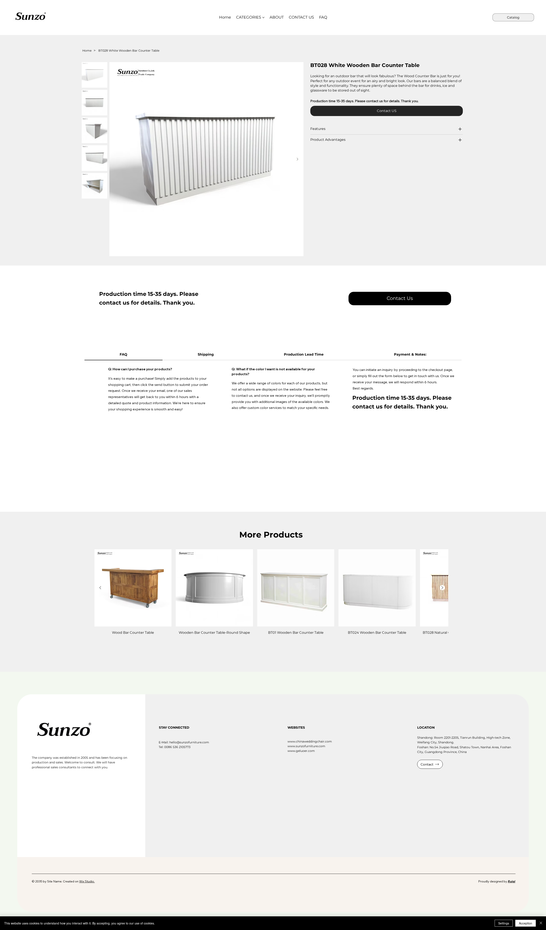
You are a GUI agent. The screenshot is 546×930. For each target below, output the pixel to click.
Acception (525, 923)
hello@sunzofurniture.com (189, 742)
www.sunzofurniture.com (306, 746)
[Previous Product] (100, 587)
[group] (271, 595)
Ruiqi (511, 881)
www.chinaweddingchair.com (310, 741)
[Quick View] (133, 587)
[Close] (540, 923)
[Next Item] (297, 159)
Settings (503, 923)
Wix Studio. (87, 881)
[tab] (123, 354)
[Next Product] (442, 587)
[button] (400, 298)
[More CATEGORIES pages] (263, 17)
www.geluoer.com (301, 751)
